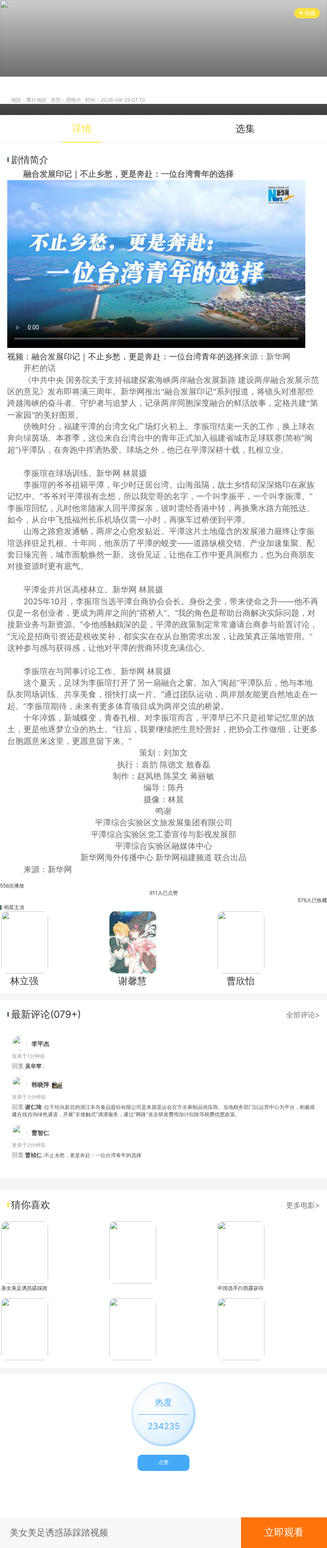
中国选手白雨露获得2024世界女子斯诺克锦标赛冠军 (241, 1288)
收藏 (310, 13)
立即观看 (284, 1532)
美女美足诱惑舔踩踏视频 (24, 1288)
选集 (245, 129)
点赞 (163, 1462)
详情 (82, 129)
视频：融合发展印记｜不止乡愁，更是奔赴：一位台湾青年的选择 (124, 357)
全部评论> (303, 1014)
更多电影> (303, 1204)
